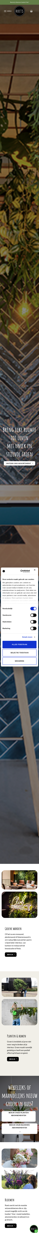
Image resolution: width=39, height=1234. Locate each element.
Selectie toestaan (20, 653)
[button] (8, 11)
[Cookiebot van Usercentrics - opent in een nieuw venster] (22, 571)
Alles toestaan (19, 644)
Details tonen (27, 637)
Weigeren (19, 661)
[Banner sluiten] (35, 571)
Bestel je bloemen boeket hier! (19, 2)
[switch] (33, 615)
